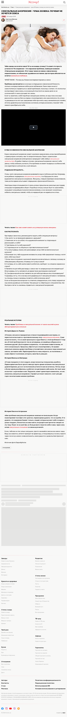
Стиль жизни (40, 576)
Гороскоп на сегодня (41, 650)
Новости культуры (40, 641)
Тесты (37, 584)
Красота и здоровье (9, 581)
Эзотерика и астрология (42, 578)
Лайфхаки (4, 641)
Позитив (37, 586)
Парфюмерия (5, 600)
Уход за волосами (6, 586)
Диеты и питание (6, 595)
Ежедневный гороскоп (41, 664)
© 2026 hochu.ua (6, 713)
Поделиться (64, 20)
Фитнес (3, 603)
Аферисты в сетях (40, 629)
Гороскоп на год (39, 658)
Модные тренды (6, 620)
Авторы (4, 680)
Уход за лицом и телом (7, 584)
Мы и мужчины (5, 664)
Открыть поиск (64, 2)
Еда (2, 652)
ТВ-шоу (38, 619)
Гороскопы (39, 648)
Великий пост (39, 606)
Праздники (39, 596)
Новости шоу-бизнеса (7, 561)
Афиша (38, 636)
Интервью (4, 575)
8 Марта (37, 604)
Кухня (3, 647)
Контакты (5, 683)
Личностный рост (40, 564)
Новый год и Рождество (42, 601)
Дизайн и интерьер (7, 632)
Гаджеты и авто (39, 589)
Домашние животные (7, 635)
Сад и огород (5, 638)
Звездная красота (6, 566)
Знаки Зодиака (39, 661)
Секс (3, 16)
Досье (3, 569)
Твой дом (4, 630)
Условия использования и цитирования (50, 689)
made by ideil (61, 713)
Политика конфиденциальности (48, 680)
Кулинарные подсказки (8, 655)
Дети (2, 672)
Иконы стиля (5, 618)
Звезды (4, 558)
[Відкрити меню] (2, 2)
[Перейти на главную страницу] (33, 2)
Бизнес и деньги (40, 561)
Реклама (4, 689)
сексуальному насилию (32, 176)
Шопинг (3, 623)
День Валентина (40, 598)
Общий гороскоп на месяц (43, 656)
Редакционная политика (44, 683)
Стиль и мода (6, 610)
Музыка (3, 572)
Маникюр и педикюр (7, 592)
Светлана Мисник (11, 19)
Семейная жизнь (6, 669)
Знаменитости (5, 564)
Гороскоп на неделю (41, 653)
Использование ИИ (42, 686)
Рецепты (4, 649)
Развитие (38, 558)
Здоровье (4, 598)
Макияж (3, 589)
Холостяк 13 (38, 624)
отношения (6, 447)
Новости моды (5, 612)
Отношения (5, 662)
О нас (3, 686)
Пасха (37, 609)
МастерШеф (39, 627)
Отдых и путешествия (41, 581)
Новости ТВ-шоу (40, 621)
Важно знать (39, 569)
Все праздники (39, 612)
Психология (38, 566)
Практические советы (7, 615)
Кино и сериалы (40, 638)
